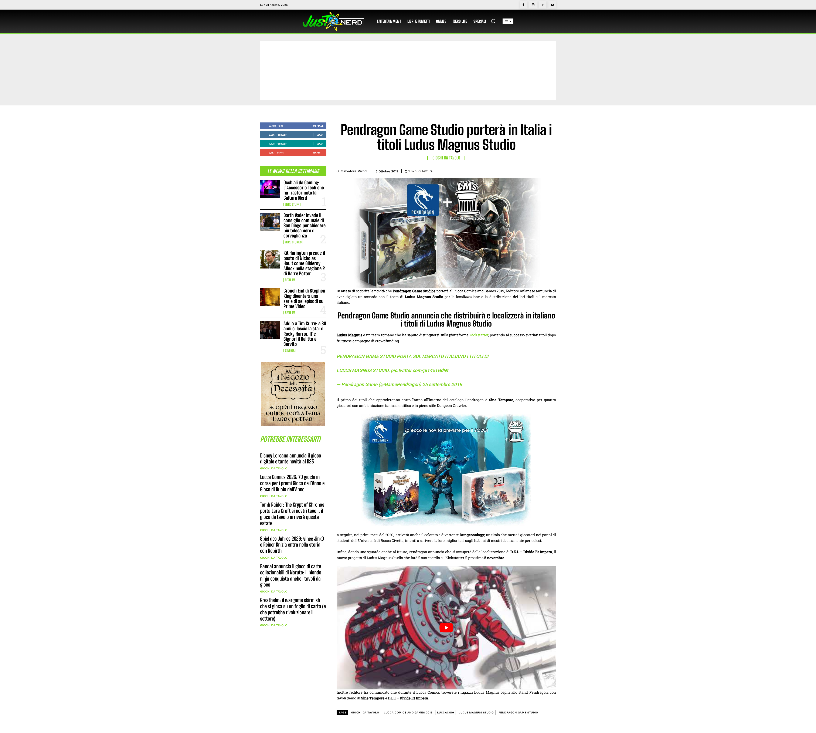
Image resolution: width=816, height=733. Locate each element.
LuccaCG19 (445, 712)
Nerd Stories (293, 242)
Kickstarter (479, 334)
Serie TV (290, 280)
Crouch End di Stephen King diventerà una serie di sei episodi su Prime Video (304, 298)
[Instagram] (533, 5)
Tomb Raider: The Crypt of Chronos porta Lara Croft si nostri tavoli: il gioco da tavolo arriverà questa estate (292, 513)
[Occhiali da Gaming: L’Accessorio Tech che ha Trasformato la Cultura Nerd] (270, 189)
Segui (320, 134)
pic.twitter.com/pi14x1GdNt (419, 370)
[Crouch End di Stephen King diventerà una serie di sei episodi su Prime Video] (270, 297)
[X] (522, 170)
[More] (551, 170)
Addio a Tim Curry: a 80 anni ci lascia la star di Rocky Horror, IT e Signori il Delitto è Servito (304, 334)
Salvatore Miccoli (354, 171)
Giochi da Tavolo (273, 468)
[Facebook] (523, 5)
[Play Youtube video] (446, 627)
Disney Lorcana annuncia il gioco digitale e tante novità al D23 (290, 458)
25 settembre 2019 (442, 384)
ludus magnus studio (476, 712)
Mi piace (318, 125)
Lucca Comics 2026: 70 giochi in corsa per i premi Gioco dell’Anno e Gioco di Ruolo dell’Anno (292, 483)
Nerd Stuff (292, 204)
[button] (493, 21)
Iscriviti (318, 152)
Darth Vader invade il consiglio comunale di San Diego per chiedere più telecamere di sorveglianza (304, 225)
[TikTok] (542, 5)
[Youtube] (552, 5)
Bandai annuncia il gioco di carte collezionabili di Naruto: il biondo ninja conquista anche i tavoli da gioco (290, 575)
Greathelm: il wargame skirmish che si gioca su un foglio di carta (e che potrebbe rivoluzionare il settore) (293, 609)
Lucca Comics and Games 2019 (408, 712)
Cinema (290, 350)
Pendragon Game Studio (518, 712)
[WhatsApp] (541, 170)
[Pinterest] (531, 170)
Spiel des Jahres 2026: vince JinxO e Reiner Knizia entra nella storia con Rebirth (292, 545)
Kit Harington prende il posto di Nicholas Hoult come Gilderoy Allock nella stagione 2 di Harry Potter (304, 263)
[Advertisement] (408, 70)
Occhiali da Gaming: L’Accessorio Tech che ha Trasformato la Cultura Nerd (303, 190)
